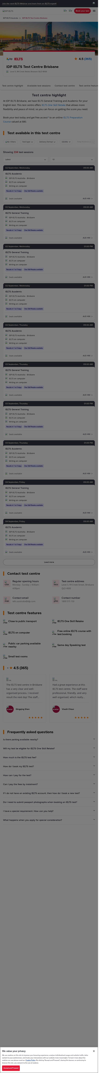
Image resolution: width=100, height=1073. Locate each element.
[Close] (94, 1051)
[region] (49, 1060)
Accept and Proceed (11, 1068)
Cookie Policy (30, 1060)
